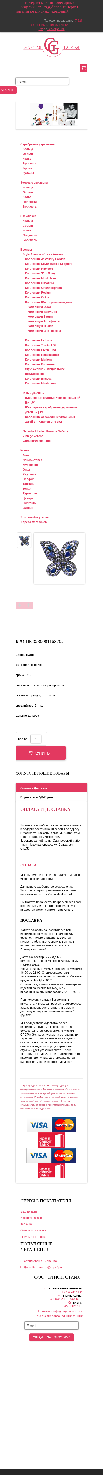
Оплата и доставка (33, 1230)
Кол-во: (23, 739)
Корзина (26, 1224)
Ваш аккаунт (28, 1211)
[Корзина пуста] (83, 68)
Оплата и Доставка (33, 788)
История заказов (31, 1218)
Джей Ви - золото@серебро (43, 1267)
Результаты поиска (33, 1236)
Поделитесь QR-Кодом (36, 797)
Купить (42, 753)
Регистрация (56, 29)
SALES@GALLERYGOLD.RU (66, 1298)
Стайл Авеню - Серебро (40, 1261)
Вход (42, 29)
